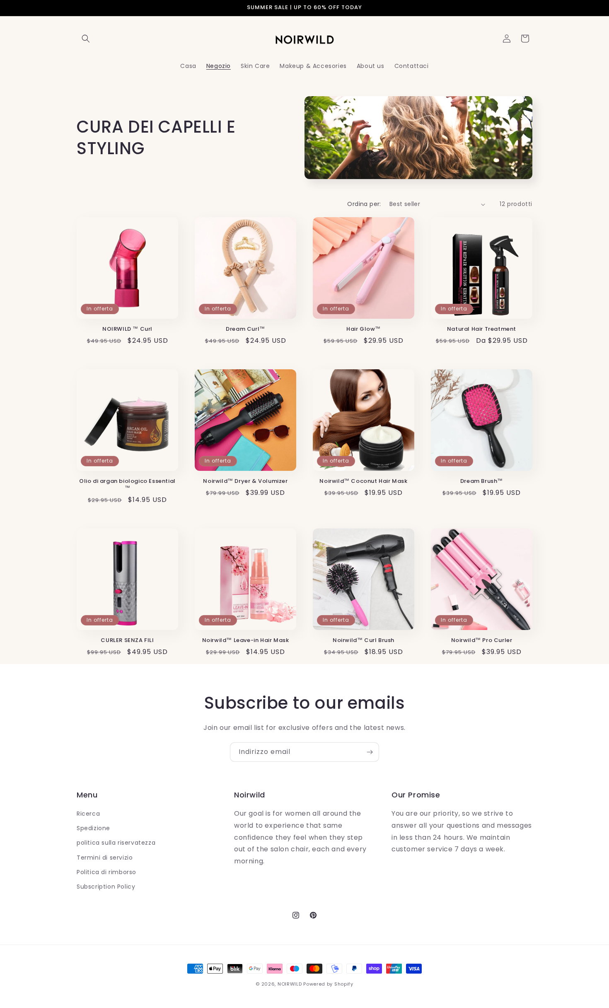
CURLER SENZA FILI (127, 640)
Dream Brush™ (481, 481)
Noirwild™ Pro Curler (481, 640)
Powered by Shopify (328, 984)
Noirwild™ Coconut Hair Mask (363, 481)
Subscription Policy (106, 886)
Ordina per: (364, 204)
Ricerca (88, 813)
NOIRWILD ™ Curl (127, 329)
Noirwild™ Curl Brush (363, 640)
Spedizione (93, 828)
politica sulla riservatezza (116, 842)
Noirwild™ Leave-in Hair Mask (245, 640)
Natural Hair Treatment (481, 329)
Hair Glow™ (363, 329)
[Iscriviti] (369, 752)
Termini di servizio (105, 857)
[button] (86, 38)
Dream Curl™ (245, 329)
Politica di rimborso (106, 872)
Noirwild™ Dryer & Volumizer (245, 481)
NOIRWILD (290, 984)
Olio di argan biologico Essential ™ (127, 485)
